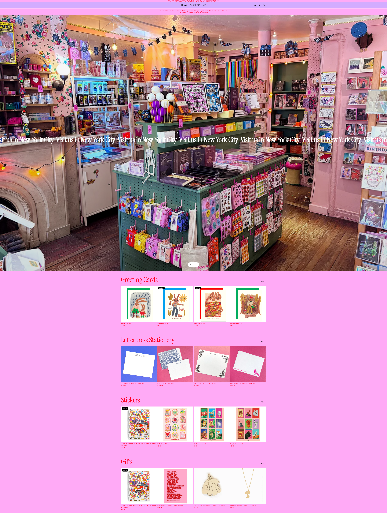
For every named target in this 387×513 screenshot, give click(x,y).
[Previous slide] (124, 364)
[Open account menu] (259, 5)
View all (263, 282)
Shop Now (193, 265)
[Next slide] (154, 364)
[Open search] (255, 5)
